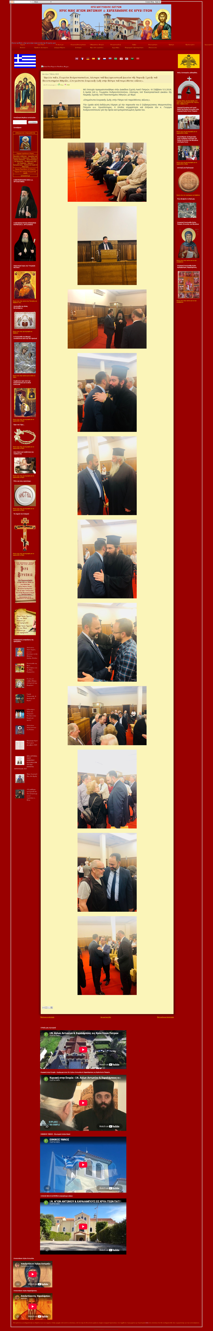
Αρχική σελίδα (105, 1017)
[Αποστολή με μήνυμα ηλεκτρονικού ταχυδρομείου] (43, 1007)
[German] (87, 60)
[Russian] (110, 60)
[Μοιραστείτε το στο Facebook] (51, 1007)
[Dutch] (104, 60)
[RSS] (14, 1323)
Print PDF (65, 85)
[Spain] (93, 60)
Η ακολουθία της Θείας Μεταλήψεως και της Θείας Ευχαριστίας (32, 667)
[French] (82, 60)
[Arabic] (132, 60)
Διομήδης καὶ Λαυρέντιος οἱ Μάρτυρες (25, 157)
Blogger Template (99, 1329)
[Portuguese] (115, 60)
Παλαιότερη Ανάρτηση (165, 1017)
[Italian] (98, 60)
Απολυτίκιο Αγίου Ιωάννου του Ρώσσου (31, 727)
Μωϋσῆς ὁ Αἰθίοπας (20, 156)
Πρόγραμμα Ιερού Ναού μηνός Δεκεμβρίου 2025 (32, 743)
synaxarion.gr (25, 176)
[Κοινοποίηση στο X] (49, 1007)
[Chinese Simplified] (137, 60)
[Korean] (126, 60)
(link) (147, 1323)
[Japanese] (121, 60)
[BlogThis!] (46, 1007)
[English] (76, 60)
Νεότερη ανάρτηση (47, 1017)
